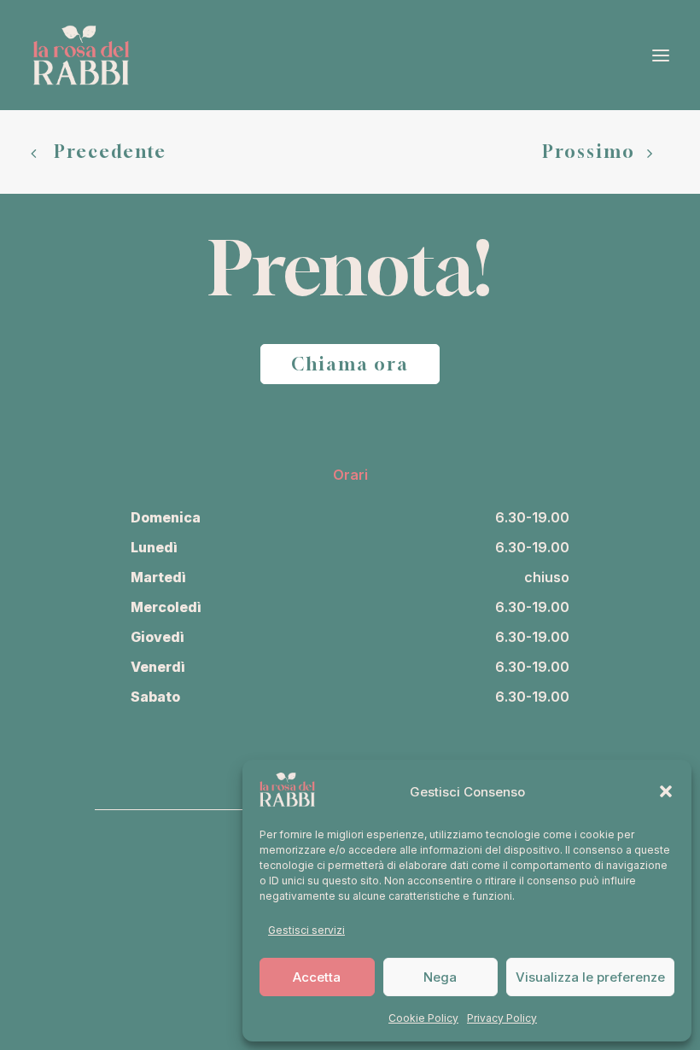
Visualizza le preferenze (590, 977)
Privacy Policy (502, 1018)
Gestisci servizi (306, 930)
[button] (665, 791)
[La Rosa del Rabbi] (81, 55)
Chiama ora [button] (350, 364)
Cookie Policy (423, 1018)
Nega (440, 977)
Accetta (317, 977)
